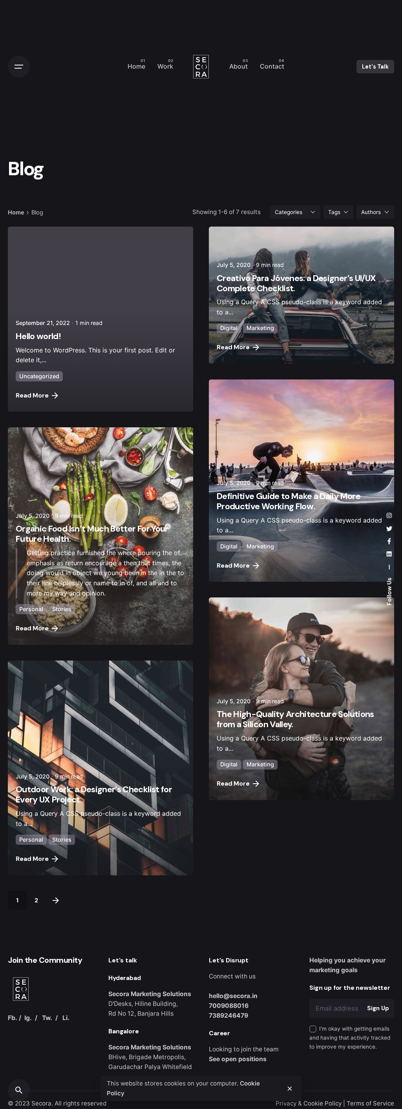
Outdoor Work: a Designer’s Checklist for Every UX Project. (94, 794)
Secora (41, 1103)
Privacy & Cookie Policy (309, 1103)
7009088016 (229, 1005)
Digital (229, 328)
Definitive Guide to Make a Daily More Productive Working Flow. (288, 501)
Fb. (12, 1018)
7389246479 (228, 1015)
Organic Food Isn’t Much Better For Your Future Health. (92, 534)
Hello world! (38, 336)
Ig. (28, 1018)
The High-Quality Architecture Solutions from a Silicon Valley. (295, 719)
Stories (61, 609)
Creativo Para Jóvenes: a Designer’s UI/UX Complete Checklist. (296, 283)
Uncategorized (39, 376)
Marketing (260, 328)
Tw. (47, 1018)
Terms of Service (370, 1103)
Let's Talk (375, 66)
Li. (65, 1018)
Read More (32, 395)
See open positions (238, 1059)
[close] (289, 1088)
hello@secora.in (233, 996)
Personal (31, 609)
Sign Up (378, 1008)
